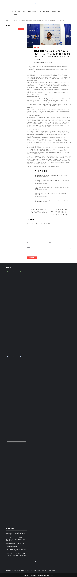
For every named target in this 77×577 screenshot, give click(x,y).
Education (34, 11)
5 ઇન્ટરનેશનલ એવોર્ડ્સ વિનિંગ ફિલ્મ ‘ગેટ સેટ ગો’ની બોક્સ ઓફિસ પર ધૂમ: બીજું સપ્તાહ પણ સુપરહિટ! (16, 550)
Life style (19, 11)
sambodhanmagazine (39, 62)
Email (51, 242)
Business (59, 11)
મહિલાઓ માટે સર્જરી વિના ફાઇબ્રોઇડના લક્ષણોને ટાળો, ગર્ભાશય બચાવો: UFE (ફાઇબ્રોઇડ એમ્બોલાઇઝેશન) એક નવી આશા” (59, 211)
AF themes (50, 575)
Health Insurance (42, 166)
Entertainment (53, 11)
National (24, 11)
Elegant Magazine (43, 575)
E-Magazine (14, 11)
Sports (29, 11)
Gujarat (36, 166)
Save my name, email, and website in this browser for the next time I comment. (48, 253)
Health (47, 11)
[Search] (68, 11)
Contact (39, 11)
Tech (44, 11)
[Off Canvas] (8, 11)
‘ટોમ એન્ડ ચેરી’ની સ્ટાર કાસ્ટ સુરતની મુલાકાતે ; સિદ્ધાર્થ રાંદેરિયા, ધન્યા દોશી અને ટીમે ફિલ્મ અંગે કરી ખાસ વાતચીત (16, 533)
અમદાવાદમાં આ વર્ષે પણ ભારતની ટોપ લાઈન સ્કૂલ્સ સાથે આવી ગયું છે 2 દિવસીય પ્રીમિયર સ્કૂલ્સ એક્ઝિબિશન (39, 210)
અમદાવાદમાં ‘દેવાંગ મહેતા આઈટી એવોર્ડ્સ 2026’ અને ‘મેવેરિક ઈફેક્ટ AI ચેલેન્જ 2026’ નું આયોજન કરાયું (16, 554)
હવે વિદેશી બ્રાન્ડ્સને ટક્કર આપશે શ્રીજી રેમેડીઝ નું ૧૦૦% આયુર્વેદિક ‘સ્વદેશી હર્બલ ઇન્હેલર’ (52, 200)
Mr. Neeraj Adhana (50, 166)
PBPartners (56, 166)
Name (28, 242)
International (14, 14)
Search (8, 25)
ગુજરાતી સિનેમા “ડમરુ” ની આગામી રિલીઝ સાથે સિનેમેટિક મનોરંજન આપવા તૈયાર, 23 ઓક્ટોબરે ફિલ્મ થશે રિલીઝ (15, 539)
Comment (29, 227)
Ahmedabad (32, 166)
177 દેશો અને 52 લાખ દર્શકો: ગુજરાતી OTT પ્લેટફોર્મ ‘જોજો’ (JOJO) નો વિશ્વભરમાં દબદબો (51, 175)
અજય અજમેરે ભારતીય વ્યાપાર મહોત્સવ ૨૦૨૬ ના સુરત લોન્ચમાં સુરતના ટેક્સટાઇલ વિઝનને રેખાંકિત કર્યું (52, 194)
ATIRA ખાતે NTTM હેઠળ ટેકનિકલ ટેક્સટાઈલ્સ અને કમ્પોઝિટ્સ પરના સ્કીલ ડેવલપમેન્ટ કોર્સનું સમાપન (52, 187)
